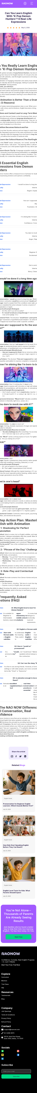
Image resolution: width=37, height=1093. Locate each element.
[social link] (12, 756)
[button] (25, 3)
